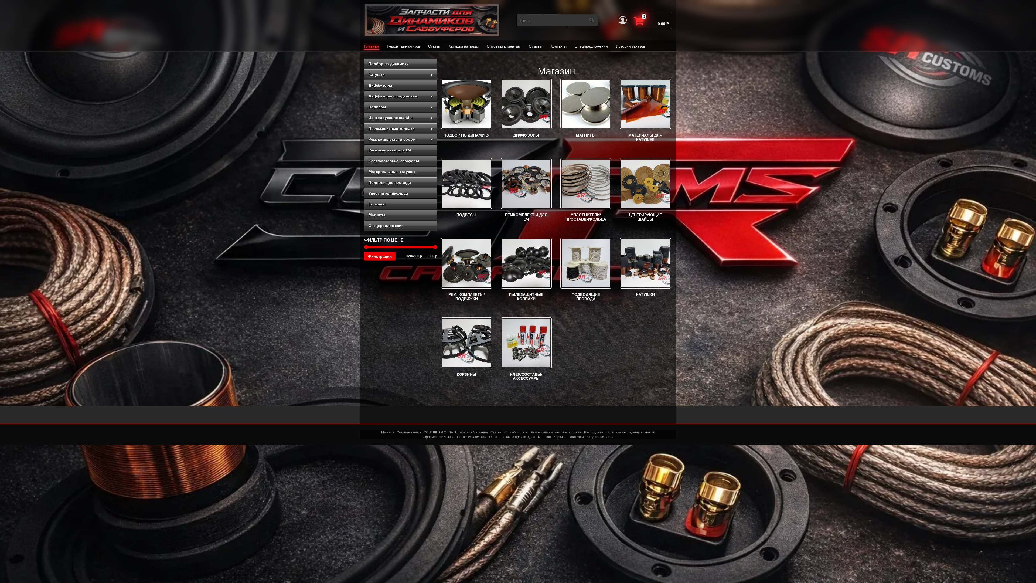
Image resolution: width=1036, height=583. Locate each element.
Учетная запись (409, 432)
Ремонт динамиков (403, 46)
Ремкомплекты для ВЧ (390, 150)
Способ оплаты (516, 432)
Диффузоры (380, 85)
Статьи (434, 46)
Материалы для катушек (392, 172)
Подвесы (377, 107)
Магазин (387, 432)
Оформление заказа (438, 436)
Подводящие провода (390, 182)
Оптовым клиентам (504, 46)
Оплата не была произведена (512, 436)
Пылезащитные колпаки (392, 128)
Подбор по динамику (388, 64)
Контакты (558, 46)
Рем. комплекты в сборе (392, 139)
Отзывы (535, 46)
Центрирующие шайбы (391, 118)
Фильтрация (380, 256)
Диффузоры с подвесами (393, 96)
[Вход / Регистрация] (623, 20)
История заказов (630, 46)
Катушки (377, 74)
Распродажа (571, 432)
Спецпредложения (591, 46)
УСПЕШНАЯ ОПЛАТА (440, 432)
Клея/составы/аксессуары (394, 161)
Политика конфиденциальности (630, 432)
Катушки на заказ (463, 46)
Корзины (377, 204)
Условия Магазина (473, 432)
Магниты (377, 215)
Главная (371, 46)
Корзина (560, 436)
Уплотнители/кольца (388, 193)
